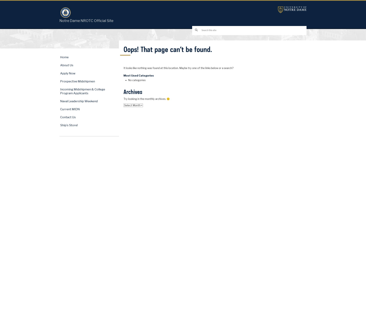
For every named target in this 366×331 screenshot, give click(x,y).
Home (64, 57)
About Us (66, 65)
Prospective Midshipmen (77, 81)
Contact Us (68, 117)
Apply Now (67, 73)
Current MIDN (70, 109)
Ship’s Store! (69, 125)
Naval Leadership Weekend (79, 101)
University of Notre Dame (292, 9)
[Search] (196, 30)
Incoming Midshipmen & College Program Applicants (82, 91)
